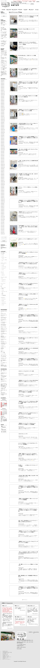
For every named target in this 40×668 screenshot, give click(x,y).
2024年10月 (3, 109)
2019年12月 (3, 181)
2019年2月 (2, 196)
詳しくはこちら (22, 624)
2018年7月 (2, 206)
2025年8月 (2, 97)
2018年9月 (2, 203)
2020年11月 (3, 165)
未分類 (2, 45)
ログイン (2, 246)
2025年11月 (3, 93)
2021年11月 (3, 148)
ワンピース (3, 279)
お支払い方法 (5, 654)
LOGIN (38, 1)
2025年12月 (3, 91)
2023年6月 (2, 125)
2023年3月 (2, 128)
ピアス (3, 300)
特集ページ (2, 351)
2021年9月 (2, 151)
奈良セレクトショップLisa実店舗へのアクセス (4, 376)
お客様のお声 (3, 388)
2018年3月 (2, 212)
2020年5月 (2, 174)
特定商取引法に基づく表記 (7, 652)
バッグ (2, 284)
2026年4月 (2, 86)
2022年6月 (2, 138)
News (2, 27)
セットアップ (3, 283)
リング (3, 304)
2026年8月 (2, 80)
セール (2, 349)
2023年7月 (2, 123)
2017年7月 (2, 223)
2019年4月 (2, 193)
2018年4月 (2, 210)
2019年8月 (2, 187)
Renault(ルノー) (3, 341)
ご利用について (5, 653)
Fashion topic (3, 22)
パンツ (3, 273)
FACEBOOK (4, 427)
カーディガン (4, 266)
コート (3, 269)
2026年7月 (2, 81)
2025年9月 (2, 96)
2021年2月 (2, 161)
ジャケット (3, 268)
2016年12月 (3, 233)
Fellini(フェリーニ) (4, 328)
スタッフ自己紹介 (4, 29)
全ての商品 (2, 253)
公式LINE (4, 431)
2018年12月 (3, 199)
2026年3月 (2, 87)
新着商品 (2, 348)
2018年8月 (2, 204)
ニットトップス (3, 354)
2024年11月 (3, 107)
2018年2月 (2, 213)
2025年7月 (2, 99)
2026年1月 (2, 90)
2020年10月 (3, 167)
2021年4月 (2, 158)
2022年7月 (2, 136)
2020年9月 (2, 168)
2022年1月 (2, 145)
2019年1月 (2, 197)
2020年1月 (2, 180)
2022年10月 (3, 132)
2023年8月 (2, 122)
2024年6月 (2, 113)
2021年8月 (2, 152)
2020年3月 (2, 177)
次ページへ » (24, 599)
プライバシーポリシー (6, 659)
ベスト (3, 265)
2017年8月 (2, 222)
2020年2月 (2, 178)
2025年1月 (2, 106)
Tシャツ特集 (3, 352)
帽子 (2, 293)
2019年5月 (2, 191)
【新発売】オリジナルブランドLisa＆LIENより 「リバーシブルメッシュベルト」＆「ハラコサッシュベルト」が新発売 (4, 63)
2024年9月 (2, 110)
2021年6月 (2, 155)
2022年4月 (2, 141)
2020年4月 (2, 175)
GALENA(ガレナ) (3, 329)
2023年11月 (3, 119)
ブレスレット (4, 303)
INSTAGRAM (4, 429)
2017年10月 (3, 219)
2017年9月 (2, 220)
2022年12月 (3, 129)
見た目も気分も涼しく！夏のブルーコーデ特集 (4, 68)
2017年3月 (2, 229)
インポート (2, 345)
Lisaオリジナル (3, 313)
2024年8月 (2, 112)
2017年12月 (3, 216)
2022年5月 (2, 139)
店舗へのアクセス (6, 655)
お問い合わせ (3, 392)
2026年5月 (2, 84)
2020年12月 (3, 164)
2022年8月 (2, 135)
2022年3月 (2, 142)
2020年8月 (2, 170)
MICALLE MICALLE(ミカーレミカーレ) (3, 337)
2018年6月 (2, 207)
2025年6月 (2, 100)
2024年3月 (2, 116)
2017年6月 (2, 225)
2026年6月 (2, 83)
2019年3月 (2, 194)
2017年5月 (2, 226)
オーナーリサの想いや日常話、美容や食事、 (4, 35)
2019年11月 (3, 183)
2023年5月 (2, 126)
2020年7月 (2, 171)
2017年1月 (2, 232)
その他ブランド (3, 346)
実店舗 (34, 1)
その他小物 (3, 295)
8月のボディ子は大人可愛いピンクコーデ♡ (4, 58)
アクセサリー (3, 297)
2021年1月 (2, 162)
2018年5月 (2, 209)
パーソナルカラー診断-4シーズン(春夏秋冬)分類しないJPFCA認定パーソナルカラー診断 (4, 385)
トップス (2, 254)
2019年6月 (2, 190)
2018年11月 (3, 200)
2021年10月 (3, 149)
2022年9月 (2, 133)
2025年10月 (3, 94)
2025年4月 (2, 103)
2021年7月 (2, 154)
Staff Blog (2, 28)
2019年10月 (3, 184)
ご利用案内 (30, 1)
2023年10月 (3, 120)
